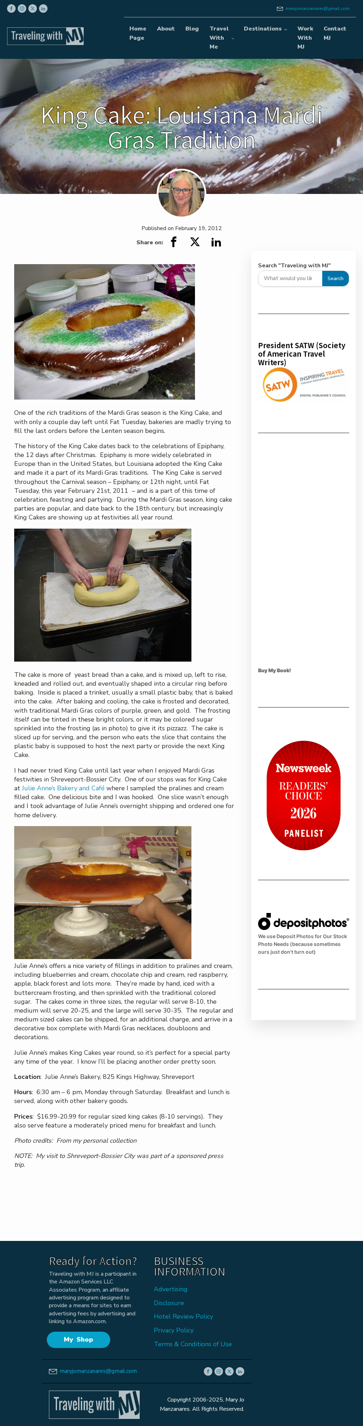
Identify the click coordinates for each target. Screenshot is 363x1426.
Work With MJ (305, 38)
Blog (192, 29)
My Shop (78, 1339)
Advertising (171, 1289)
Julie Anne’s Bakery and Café (63, 788)
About (166, 29)
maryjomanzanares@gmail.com (317, 8)
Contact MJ (335, 33)
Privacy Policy (174, 1330)
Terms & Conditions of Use (193, 1344)
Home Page (137, 33)
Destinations (263, 29)
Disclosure (169, 1303)
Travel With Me (219, 38)
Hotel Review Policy (183, 1316)
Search (336, 278)
